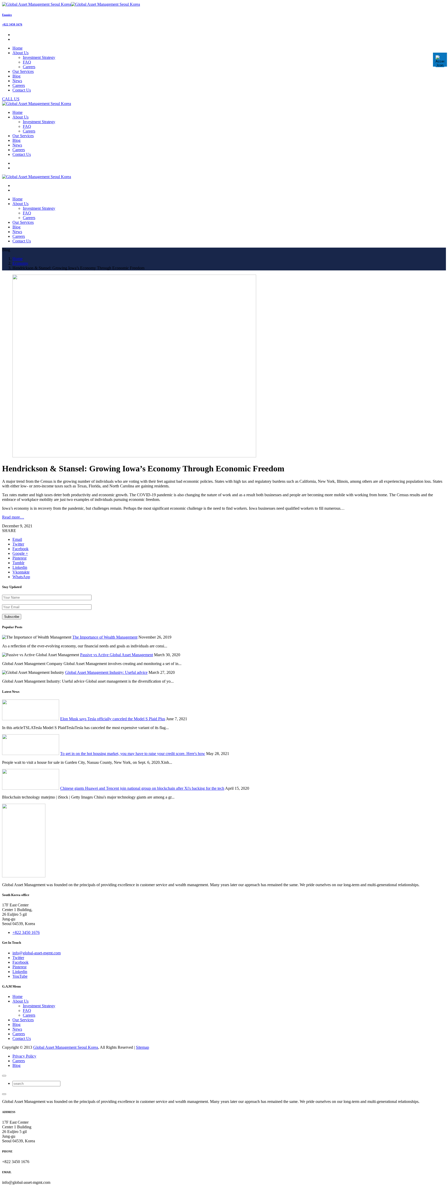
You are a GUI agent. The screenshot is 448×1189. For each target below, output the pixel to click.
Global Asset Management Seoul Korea (65, 1047)
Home (17, 996)
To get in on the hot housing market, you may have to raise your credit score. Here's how (132, 753)
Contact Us (21, 1038)
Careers (29, 67)
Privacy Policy (24, 1056)
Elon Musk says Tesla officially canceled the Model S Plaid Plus (112, 719)
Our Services (23, 1020)
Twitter (18, 957)
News (17, 1029)
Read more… (13, 517)
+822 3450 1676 (12, 24)
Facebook (20, 962)
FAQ (27, 62)
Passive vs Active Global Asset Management (116, 655)
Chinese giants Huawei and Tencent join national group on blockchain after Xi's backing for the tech (142, 788)
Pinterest (19, 967)
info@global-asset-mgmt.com (36, 953)
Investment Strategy (39, 57)
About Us (20, 1001)
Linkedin (19, 971)
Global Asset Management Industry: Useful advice (106, 672)
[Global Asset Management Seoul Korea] (71, 4)
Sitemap (142, 1047)
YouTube (19, 976)
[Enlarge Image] (134, 456)
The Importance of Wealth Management (104, 637)
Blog (16, 1024)
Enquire (7, 14)
